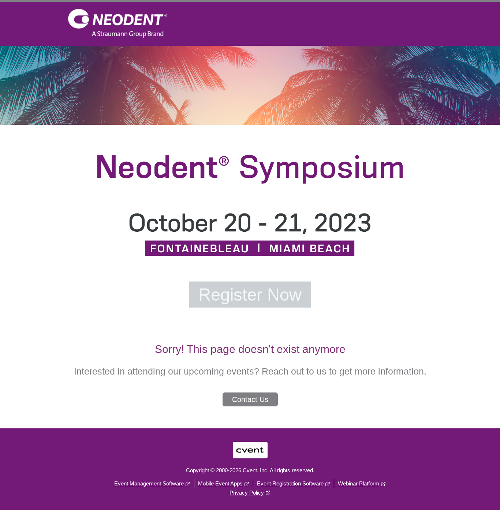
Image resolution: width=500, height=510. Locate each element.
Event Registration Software (290, 483)
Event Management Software (149, 483)
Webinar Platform (358, 483)
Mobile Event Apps (220, 483)
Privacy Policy (247, 492)
